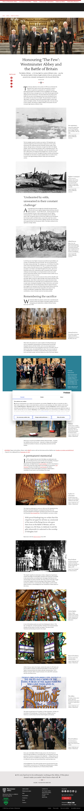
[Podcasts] (76, 791)
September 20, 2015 (25, 452)
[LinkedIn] (73, 791)
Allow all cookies (61, 417)
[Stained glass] (41, 605)
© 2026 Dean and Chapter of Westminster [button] (11, 808)
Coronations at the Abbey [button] (25, 1)
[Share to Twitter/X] (11, 81)
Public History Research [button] (73, 1)
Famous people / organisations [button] (46, 1)
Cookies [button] (49, 808)
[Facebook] (63, 791)
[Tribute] (41, 421)
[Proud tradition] (41, 734)
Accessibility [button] (25, 795)
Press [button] (23, 800)
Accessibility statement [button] (75, 808)
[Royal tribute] (41, 556)
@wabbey (58, 450)
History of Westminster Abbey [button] (10, 1)
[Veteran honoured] (41, 373)
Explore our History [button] (60, 1)
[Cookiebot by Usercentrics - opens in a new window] (64, 393)
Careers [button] (24, 802)
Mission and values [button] (26, 791)
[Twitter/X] (65, 791)
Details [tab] (42, 397)
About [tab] (61, 397)
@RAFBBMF (7, 450)
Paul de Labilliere (43, 463)
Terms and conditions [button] (65, 808)
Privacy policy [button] (56, 808)
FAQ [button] (23, 793)
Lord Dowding (43, 467)
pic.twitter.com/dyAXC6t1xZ (67, 450)
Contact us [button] (24, 797)
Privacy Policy (44, 411)
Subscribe (66, 798)
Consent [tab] (22, 397)
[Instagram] (68, 791)
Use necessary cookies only (23, 417)
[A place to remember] (41, 489)
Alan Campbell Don (35, 513)
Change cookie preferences (41, 417)
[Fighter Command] (41, 177)
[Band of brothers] (41, 648)
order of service (37, 536)
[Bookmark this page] (11, 84)
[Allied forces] (41, 242)
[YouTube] (71, 791)
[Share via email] (11, 87)
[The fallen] (41, 692)
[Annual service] (41, 324)
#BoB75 (29, 450)
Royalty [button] (35, 1)
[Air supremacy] (41, 123)
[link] (71, 802)
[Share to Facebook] (11, 78)
